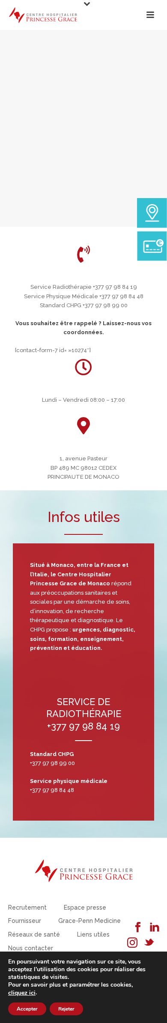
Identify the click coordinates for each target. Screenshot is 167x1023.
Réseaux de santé (34, 934)
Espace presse (85, 907)
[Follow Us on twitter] (149, 943)
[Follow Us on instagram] (132, 943)
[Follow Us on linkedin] (154, 927)
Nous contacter (30, 948)
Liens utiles (93, 934)
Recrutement (27, 907)
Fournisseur (24, 920)
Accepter (27, 1008)
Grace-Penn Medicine (89, 920)
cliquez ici (22, 993)
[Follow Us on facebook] (138, 927)
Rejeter (66, 1008)
